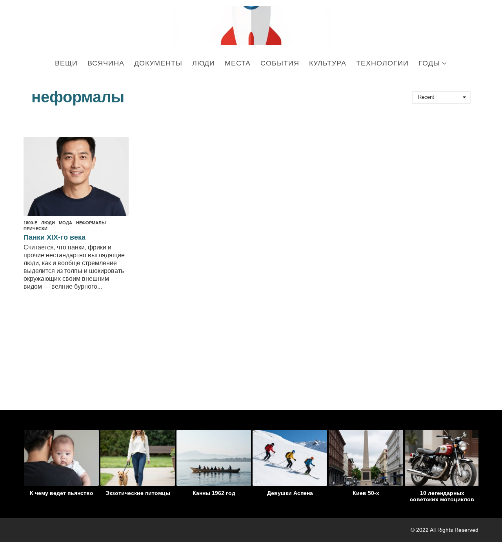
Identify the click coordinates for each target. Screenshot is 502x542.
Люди (203, 63)
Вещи (66, 63)
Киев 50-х (366, 493)
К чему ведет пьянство (61, 493)
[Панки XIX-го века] (76, 176)
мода (65, 222)
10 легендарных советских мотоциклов (442, 496)
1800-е (30, 222)
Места (238, 63)
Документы (158, 63)
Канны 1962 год (214, 493)
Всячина (105, 63)
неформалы (91, 222)
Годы (429, 63)
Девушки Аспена (290, 493)
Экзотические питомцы (137, 493)
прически (35, 228)
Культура (327, 63)
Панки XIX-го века (54, 237)
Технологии (382, 63)
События (279, 63)
